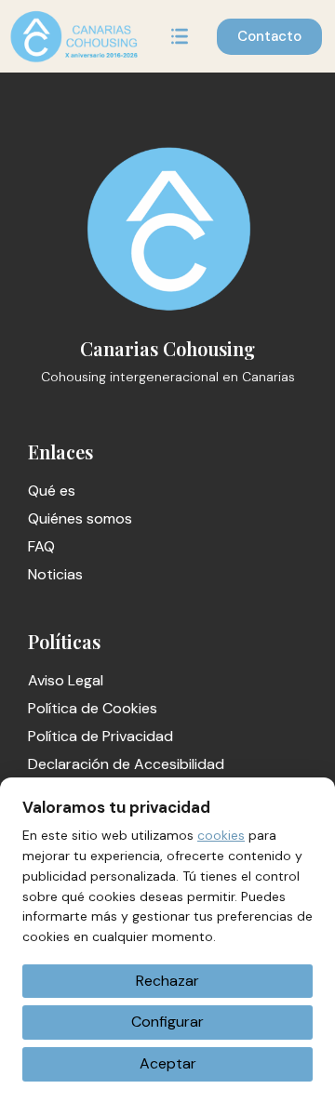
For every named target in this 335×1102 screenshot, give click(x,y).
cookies (221, 835)
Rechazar (167, 980)
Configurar (167, 1021)
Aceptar (168, 1063)
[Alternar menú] (179, 36)
